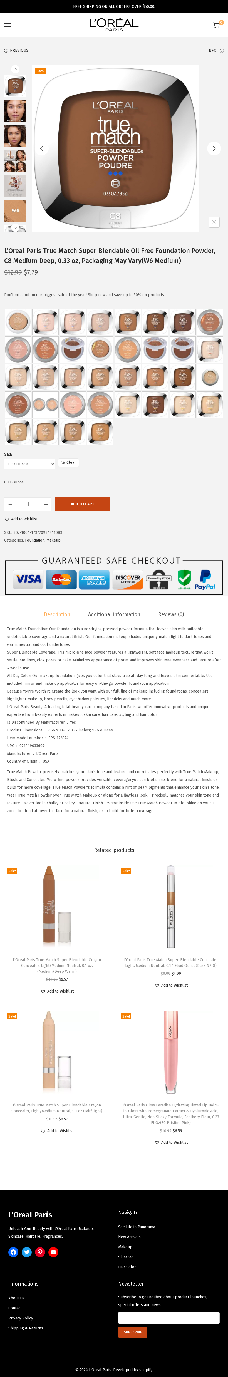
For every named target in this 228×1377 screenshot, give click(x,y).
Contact (15, 1308)
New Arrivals (129, 1237)
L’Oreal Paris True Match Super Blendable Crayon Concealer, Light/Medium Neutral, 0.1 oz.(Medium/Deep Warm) (57, 965)
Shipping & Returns (25, 1328)
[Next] (214, 148)
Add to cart (82, 504)
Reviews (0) (171, 614)
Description (57, 614)
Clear (71, 462)
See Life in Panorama (136, 1227)
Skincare (125, 1257)
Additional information (114, 614)
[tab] (57, 614)
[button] (21, 519)
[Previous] (42, 148)
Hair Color (127, 1267)
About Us (16, 1298)
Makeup (53, 540)
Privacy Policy (20, 1318)
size (8, 454)
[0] (216, 25)
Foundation (34, 540)
